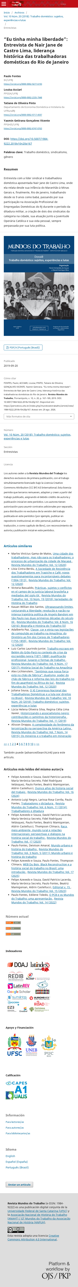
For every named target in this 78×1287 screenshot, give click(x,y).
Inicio (7, 12)
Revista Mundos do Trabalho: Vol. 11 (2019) (38, 721)
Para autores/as (15, 1127)
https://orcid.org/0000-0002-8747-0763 (23, 128)
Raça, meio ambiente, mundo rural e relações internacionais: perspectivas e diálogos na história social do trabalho (39, 832)
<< (5, 744)
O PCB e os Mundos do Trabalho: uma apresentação (42, 896)
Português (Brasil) (17, 1167)
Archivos (19, 12)
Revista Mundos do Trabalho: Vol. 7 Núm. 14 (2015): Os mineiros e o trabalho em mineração (41, 734)
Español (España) (17, 1162)
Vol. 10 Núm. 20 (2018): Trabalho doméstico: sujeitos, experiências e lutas (33, 18)
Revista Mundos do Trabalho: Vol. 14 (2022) (37, 900)
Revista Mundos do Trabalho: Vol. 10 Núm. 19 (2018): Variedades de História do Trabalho (42, 599)
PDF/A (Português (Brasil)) (24, 347)
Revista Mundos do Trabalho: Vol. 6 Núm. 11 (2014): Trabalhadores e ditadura (39, 807)
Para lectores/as (15, 1122)
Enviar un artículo (19, 1184)
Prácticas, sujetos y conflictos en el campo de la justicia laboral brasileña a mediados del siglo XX (41, 591)
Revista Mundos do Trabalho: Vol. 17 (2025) (41, 839)
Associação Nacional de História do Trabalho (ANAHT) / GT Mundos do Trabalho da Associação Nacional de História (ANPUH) (39, 1218)
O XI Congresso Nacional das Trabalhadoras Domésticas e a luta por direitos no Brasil (41, 694)
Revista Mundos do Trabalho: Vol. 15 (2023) (38, 891)
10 (31, 744)
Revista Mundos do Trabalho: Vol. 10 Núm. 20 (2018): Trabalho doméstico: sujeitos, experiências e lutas (41, 701)
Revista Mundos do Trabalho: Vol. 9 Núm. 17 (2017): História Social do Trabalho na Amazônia (41, 665)
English (10, 1156)
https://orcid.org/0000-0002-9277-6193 (23, 84)
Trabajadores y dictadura (37, 803)
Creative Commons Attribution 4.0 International (33, 1237)
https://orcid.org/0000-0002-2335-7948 (23, 97)
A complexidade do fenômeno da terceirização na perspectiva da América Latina (42, 726)
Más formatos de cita (18, 416)
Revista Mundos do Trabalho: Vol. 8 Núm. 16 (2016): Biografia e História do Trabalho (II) (42, 624)
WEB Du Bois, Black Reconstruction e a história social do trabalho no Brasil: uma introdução (41, 868)
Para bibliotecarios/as (18, 1133)
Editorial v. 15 (62, 887)
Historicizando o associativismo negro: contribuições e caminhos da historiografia (40, 715)
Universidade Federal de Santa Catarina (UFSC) (37, 1211)
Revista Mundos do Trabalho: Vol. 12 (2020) (38, 565)
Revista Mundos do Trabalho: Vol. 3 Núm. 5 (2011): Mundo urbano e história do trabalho (42, 853)
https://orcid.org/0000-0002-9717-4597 (23, 115)
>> (37, 744)
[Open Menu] (4, 4)
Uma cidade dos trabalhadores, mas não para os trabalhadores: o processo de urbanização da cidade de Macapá (42, 557)
